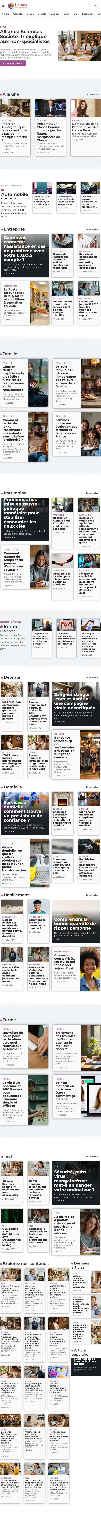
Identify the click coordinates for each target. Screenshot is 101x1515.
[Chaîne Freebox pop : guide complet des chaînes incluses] (34, 1420)
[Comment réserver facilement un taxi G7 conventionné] (90, 188)
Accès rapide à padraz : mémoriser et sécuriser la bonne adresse (65, 1225)
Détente (12, 677)
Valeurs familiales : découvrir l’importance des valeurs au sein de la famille (66, 376)
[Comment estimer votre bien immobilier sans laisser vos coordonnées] (66, 625)
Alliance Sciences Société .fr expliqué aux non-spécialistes (25, 36)
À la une (11, 94)
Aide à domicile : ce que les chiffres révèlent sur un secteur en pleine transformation (14, 859)
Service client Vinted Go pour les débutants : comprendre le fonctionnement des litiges (38, 975)
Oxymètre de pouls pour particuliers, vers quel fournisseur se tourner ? (13, 1041)
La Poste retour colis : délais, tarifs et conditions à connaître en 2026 (14, 298)
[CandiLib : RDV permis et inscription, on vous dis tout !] (42, 188)
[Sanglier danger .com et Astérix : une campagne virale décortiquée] (34, 1372)
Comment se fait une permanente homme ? (37, 924)
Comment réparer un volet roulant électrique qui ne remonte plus (62, 866)
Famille (10, 353)
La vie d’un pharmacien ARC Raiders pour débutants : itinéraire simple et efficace (12, 1094)
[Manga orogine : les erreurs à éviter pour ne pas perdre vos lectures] (58, 1420)
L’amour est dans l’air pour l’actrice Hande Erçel (85, 127)
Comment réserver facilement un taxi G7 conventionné (89, 201)
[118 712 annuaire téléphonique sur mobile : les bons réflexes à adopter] (38, 1168)
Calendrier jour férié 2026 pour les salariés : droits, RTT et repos (88, 308)
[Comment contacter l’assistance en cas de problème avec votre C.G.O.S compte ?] (34, 1274)
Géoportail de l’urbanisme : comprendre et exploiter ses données (41, 638)
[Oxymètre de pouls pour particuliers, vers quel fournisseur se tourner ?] (38, 1046)
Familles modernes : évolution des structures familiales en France (66, 428)
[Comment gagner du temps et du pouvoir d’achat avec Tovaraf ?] (39, 567)
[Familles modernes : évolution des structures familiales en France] (91, 434)
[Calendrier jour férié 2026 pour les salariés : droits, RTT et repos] (89, 288)
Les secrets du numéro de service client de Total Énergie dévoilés (62, 308)
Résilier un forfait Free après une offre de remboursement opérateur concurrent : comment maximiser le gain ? (88, 530)
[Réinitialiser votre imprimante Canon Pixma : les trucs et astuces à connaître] (89, 846)
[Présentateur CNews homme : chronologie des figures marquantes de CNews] (50, 108)
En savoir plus (93, 94)
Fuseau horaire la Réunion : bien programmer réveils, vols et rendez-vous (38, 762)
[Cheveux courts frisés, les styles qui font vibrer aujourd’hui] (90, 969)
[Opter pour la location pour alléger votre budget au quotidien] (62, 561)
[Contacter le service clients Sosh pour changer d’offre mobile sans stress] (38, 1216)
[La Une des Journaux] (18, 5)
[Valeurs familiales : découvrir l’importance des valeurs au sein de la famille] (91, 383)
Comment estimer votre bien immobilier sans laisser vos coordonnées (66, 638)
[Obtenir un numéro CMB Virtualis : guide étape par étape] (62, 505)
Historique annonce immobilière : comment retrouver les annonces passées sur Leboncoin (89, 642)
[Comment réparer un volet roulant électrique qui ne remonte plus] (62, 846)
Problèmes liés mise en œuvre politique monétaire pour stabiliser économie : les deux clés (21, 513)
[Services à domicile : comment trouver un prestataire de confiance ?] (58, 1372)
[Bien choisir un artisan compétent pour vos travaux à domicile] (89, 799)
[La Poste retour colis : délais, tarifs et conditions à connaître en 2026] (39, 303)
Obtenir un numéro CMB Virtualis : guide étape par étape (61, 523)
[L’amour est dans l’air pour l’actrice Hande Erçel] (86, 108)
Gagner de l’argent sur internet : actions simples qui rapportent (60, 261)
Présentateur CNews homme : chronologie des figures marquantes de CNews (49, 132)
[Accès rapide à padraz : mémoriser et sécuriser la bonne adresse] (90, 1232)
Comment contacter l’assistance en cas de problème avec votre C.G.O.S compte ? (24, 248)
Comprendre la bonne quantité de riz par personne (75, 924)
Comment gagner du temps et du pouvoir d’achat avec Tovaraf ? (14, 562)
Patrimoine (15, 492)
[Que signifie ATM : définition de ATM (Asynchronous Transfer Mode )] (12, 1216)
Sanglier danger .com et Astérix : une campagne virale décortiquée (74, 701)
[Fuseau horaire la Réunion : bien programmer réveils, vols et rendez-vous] (38, 742)
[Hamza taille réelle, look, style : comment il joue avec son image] (12, 954)
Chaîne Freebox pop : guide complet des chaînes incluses (33, 1435)
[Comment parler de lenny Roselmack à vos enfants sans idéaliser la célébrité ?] (38, 437)
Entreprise (14, 229)
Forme (58, 914)
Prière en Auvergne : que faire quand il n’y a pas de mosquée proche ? (14, 132)
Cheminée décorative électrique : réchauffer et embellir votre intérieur (62, 818)
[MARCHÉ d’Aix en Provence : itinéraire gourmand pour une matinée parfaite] (12, 689)
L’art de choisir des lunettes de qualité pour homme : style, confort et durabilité (12, 928)
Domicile (13, 787)
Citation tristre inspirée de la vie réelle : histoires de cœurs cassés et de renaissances (13, 378)
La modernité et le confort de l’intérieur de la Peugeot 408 (66, 200)
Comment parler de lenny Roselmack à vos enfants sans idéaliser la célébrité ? (13, 429)
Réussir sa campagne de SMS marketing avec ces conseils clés (88, 261)
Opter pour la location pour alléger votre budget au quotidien (61, 579)
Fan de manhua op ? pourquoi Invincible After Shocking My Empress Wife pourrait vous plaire (33, 1341)
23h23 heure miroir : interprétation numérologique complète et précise (11, 762)
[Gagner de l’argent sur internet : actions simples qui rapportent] (62, 241)
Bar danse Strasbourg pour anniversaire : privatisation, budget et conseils (65, 747)
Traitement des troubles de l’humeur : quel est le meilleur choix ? (66, 1041)
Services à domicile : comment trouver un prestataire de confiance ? (23, 811)
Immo (10, 626)
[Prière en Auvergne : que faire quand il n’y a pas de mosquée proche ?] (15, 108)
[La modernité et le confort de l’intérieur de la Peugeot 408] (66, 188)
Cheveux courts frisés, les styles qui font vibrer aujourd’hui (64, 961)
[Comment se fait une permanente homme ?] (38, 907)
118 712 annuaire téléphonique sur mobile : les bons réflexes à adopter (37, 1189)
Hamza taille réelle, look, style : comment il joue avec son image (11, 974)
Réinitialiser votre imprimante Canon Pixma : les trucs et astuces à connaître (88, 867)
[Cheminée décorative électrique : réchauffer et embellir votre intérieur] (62, 799)
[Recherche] (90, 6)
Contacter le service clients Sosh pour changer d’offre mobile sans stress (38, 1235)
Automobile (14, 194)
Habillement (16, 894)
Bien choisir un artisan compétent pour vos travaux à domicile (87, 818)
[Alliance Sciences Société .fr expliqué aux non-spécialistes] (12, 1168)
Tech (62, 57)
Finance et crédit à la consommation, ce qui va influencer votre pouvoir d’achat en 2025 (88, 583)
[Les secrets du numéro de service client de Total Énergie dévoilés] (62, 288)
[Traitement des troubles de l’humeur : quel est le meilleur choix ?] (91, 1048)
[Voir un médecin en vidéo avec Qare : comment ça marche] (91, 1096)
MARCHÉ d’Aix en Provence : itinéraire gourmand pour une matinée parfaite (11, 710)
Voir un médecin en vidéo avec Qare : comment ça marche (65, 1091)
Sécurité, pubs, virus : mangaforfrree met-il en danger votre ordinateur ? (74, 1180)
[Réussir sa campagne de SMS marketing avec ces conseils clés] (89, 241)
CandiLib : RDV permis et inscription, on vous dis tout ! (42, 200)
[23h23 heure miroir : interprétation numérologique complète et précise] (12, 742)
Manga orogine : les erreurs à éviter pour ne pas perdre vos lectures (59, 1436)
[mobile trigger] (4, 5)
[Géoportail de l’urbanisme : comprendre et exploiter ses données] (42, 625)
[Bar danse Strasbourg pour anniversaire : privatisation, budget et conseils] (90, 754)
